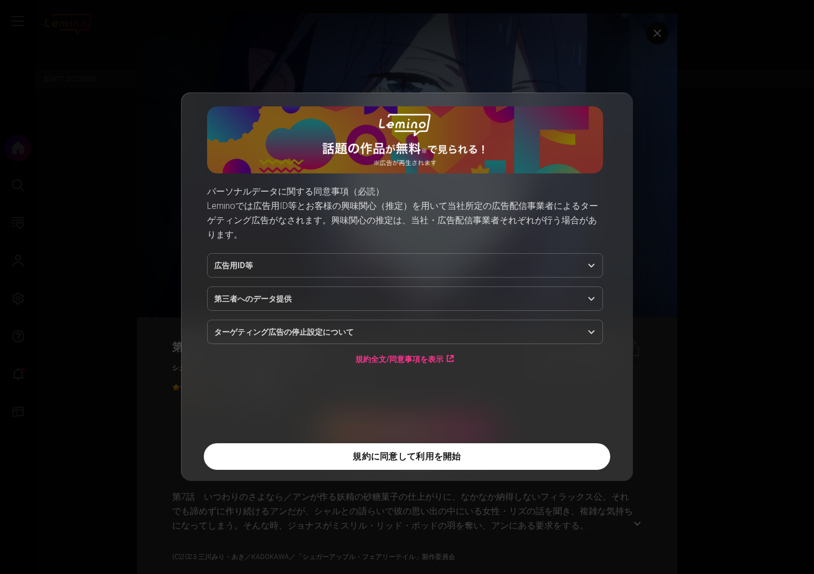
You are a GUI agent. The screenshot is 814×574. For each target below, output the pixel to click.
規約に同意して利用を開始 (407, 456)
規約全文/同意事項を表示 (400, 359)
